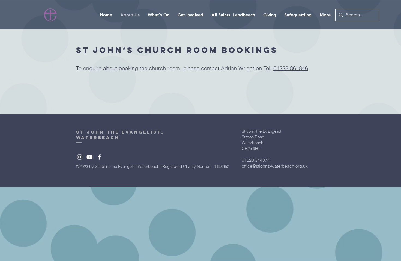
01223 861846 (290, 68)
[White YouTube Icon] (89, 157)
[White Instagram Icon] (79, 157)
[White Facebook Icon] (99, 157)
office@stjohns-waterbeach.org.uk (275, 166)
